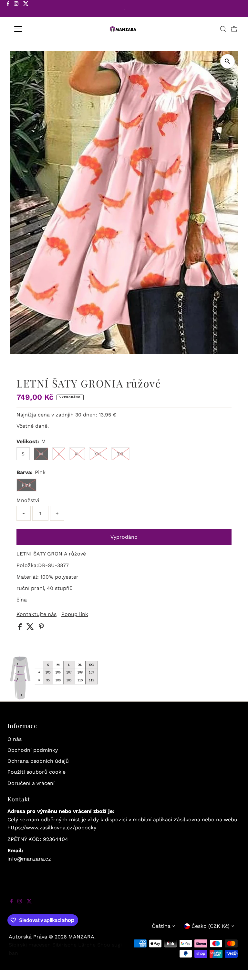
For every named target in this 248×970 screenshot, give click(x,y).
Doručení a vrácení (31, 783)
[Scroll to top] (235, 957)
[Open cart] (234, 29)
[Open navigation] (37, 29)
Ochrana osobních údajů (38, 761)
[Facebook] (8, 9)
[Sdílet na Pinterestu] (41, 628)
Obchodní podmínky (32, 750)
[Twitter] (26, 9)
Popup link (74, 614)
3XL (120, 453)
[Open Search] (223, 29)
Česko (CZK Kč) (210, 926)
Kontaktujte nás (36, 614)
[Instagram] (16, 9)
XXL (98, 453)
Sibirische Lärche (74, 945)
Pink (26, 485)
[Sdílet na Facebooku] (20, 628)
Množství (27, 500)
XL (77, 453)
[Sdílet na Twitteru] (31, 628)
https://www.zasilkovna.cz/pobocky (51, 828)
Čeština (161, 926)
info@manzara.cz (29, 859)
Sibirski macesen (30, 945)
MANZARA (81, 937)
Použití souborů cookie (36, 772)
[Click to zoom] (227, 61)
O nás (14, 739)
